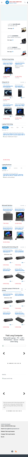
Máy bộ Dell (21, 84)
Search (25, 2)
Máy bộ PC (17, 84)
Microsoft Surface (6, 208)
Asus (12, 127)
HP (22, 127)
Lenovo (5, 127)
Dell (17, 127)
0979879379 (8, 425)
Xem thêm (22, 82)
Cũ (21, 168)
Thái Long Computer (10, 431)
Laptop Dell (16, 173)
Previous (4, 353)
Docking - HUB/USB (18, 249)
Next (23, 353)
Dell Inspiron (11, 173)
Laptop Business (6, 132)
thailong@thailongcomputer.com (11, 428)
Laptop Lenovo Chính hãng (7, 62)
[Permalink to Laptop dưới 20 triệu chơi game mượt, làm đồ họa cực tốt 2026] (14, 389)
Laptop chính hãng (6, 84)
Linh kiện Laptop (6, 249)
